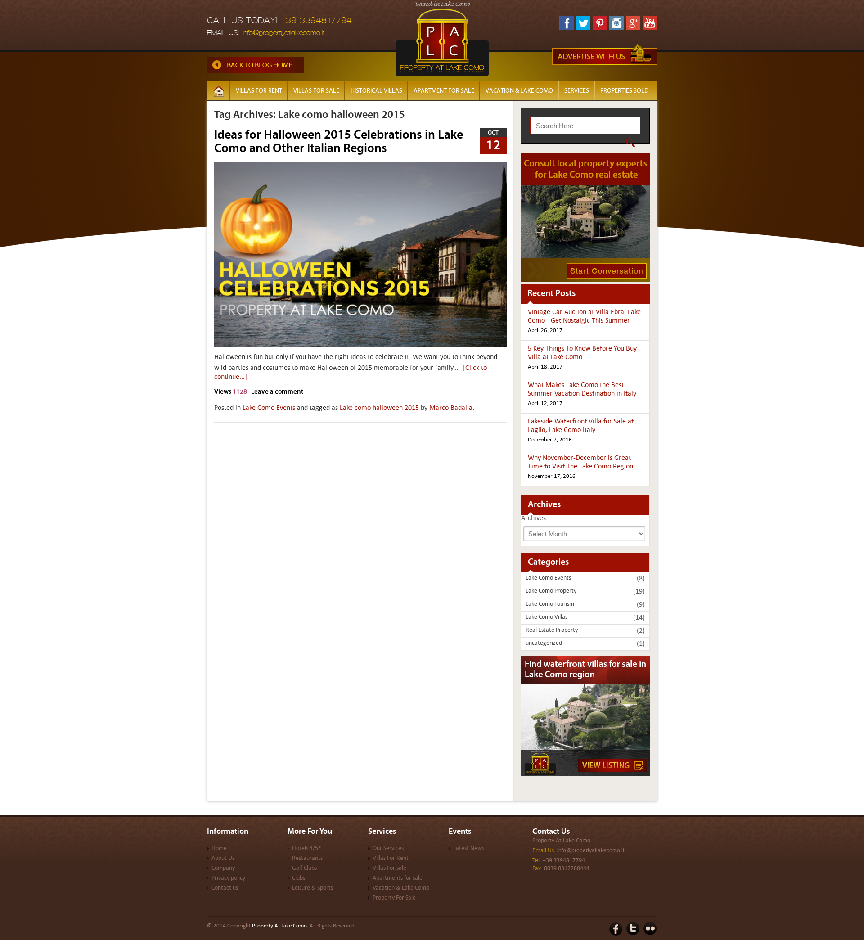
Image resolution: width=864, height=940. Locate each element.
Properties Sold (624, 90)
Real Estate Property (552, 630)
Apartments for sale (398, 878)
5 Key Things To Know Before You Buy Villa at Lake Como (582, 353)
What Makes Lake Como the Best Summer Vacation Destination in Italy (582, 389)
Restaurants (307, 858)
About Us (223, 858)
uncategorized (544, 643)
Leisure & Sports (312, 888)
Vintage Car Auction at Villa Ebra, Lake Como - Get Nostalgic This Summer (584, 316)
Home (219, 849)
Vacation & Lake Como (519, 90)
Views (230, 391)
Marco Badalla (450, 408)
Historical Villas (376, 90)
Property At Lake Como (561, 840)
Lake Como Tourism (550, 604)
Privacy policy (228, 878)
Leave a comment (277, 391)
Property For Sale (394, 898)
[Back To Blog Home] (255, 71)
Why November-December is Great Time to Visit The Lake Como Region (580, 462)
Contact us (225, 888)
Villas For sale (316, 90)
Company (223, 868)
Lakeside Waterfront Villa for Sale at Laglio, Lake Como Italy (581, 426)
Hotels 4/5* (306, 849)
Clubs (298, 878)
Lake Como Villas (546, 617)
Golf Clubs (304, 868)
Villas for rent (259, 90)
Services (576, 90)
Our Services (388, 849)
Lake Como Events (269, 408)
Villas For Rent (391, 858)
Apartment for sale (444, 90)
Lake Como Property (551, 591)
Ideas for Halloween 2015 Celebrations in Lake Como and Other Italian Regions (338, 141)
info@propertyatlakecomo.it (283, 32)
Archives (533, 518)
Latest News (468, 849)
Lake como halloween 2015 (379, 408)
